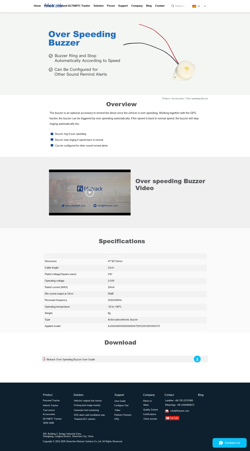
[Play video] (90, 192)
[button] (123, 5)
